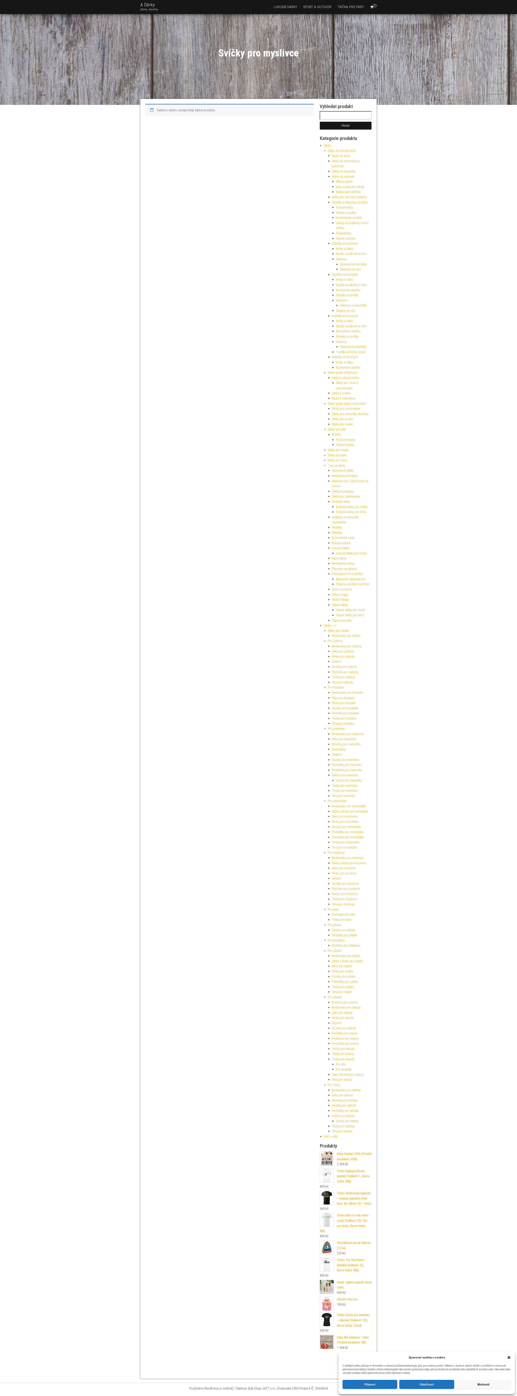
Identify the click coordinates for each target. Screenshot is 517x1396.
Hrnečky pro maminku (346, 744)
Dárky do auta (341, 156)
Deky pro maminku (344, 739)
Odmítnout (427, 1384)
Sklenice (341, 259)
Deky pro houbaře (343, 698)
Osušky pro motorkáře (346, 827)
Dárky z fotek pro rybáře (347, 961)
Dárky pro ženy (337, 460)
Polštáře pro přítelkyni (346, 945)
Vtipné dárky (340, 605)
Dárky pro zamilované (346, 496)
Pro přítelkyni (336, 940)
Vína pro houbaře (343, 723)
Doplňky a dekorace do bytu (350, 202)
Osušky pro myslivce (345, 884)
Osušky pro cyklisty (344, 667)
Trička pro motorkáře (345, 842)
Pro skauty (335, 997)
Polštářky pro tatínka (345, 1111)
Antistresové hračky (345, 476)
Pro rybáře (334, 951)
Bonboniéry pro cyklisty (347, 646)
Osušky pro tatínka (344, 1105)
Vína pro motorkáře (344, 847)
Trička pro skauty (343, 1059)
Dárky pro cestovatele (346, 409)
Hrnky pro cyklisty (343, 656)
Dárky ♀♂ (330, 625)
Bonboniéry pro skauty (346, 1007)
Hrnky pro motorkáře (345, 822)
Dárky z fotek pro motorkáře (350, 811)
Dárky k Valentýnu (343, 398)
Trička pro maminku (345, 791)
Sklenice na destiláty (353, 264)
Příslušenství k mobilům (347, 574)
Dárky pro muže (338, 450)
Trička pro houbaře (344, 718)
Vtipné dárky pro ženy (350, 615)
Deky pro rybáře (342, 966)
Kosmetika (339, 749)
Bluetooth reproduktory (351, 579)
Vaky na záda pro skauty (348, 1075)
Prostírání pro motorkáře (348, 837)
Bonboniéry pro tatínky (346, 1090)
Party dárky (339, 558)
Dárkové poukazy (343, 491)
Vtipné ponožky (342, 620)
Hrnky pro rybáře (342, 971)
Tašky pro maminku (344, 786)
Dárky (327, 145)
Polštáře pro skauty (344, 1033)
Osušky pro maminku (345, 760)
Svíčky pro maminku (345, 775)
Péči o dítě (330, 1136)
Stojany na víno (346, 311)
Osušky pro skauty (344, 1028)
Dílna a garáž (344, 182)
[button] (509, 1357)
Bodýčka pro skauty (344, 1002)
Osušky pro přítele (343, 930)
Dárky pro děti (337, 429)
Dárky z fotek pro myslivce (349, 863)
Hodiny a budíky (346, 213)
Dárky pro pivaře (342, 419)
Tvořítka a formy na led (351, 352)
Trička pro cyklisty (343, 677)
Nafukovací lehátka (348, 192)
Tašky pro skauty (343, 1054)
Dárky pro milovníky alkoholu (350, 414)
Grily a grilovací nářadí (350, 187)
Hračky (336, 434)
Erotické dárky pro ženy (351, 512)
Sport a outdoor (317, 7)
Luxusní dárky (285, 7)
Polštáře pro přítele (344, 935)
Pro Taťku (334, 1085)
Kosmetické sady (343, 538)
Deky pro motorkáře (344, 816)
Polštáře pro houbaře (345, 713)
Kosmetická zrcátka (349, 218)
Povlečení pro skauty (345, 1038)
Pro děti (341, 1064)
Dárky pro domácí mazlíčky (349, 197)
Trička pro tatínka (343, 1126)
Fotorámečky (344, 207)
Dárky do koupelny (343, 171)
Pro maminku (336, 729)
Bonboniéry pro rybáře (346, 636)
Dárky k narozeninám (345, 378)
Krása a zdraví (341, 543)
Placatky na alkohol (344, 569)
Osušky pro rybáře (343, 977)
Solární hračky (345, 445)
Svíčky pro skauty (343, 1049)
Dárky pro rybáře (338, 631)
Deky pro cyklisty (343, 651)
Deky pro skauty (342, 1013)
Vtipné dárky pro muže (350, 610)
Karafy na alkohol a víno (351, 254)
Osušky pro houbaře (345, 708)
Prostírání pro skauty (345, 1043)
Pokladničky (343, 233)
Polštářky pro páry (343, 914)
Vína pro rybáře (342, 992)
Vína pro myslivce (343, 904)
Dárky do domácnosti (341, 151)
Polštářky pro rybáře (345, 982)
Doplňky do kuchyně (345, 243)
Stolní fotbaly (340, 600)
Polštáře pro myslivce (346, 889)
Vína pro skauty (342, 1080)
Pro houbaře (336, 687)
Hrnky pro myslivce (344, 873)
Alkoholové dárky (343, 471)
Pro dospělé (343, 1069)
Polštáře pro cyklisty (345, 672)
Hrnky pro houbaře (344, 703)
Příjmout (369, 1384)
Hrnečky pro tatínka (344, 1100)
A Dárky (147, 4)
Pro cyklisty (335, 641)
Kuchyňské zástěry (348, 290)
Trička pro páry (350, 7)
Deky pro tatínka (342, 1095)
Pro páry (333, 909)
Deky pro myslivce (343, 868)
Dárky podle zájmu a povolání (347, 404)
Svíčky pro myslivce (344, 894)
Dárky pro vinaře (342, 424)
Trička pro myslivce (344, 899)
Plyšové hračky (345, 440)
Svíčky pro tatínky (343, 1116)
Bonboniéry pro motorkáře (349, 806)
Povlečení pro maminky (347, 770)
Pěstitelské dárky (343, 563)
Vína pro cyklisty (342, 682)
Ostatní (336, 662)
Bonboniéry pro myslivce (348, 858)
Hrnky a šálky (344, 249)
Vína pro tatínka (342, 1131)
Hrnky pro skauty (343, 1018)
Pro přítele (334, 925)
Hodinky (337, 527)
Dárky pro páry (337, 455)
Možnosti (483, 1384)
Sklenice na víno (350, 269)
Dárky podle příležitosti (342, 373)
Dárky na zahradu (343, 176)
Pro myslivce (336, 853)
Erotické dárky (341, 502)
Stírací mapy (340, 595)
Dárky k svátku (341, 393)
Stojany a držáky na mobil (352, 584)
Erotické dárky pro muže (351, 507)
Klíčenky (337, 533)
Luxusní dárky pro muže (351, 553)
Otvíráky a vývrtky (347, 295)
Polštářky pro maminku (347, 765)
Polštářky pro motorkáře (347, 832)
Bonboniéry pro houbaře (347, 693)
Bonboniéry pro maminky (348, 734)
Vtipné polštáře (346, 238)
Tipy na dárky (336, 465)
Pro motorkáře (337, 801)
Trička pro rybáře (343, 987)
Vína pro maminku (343, 796)
